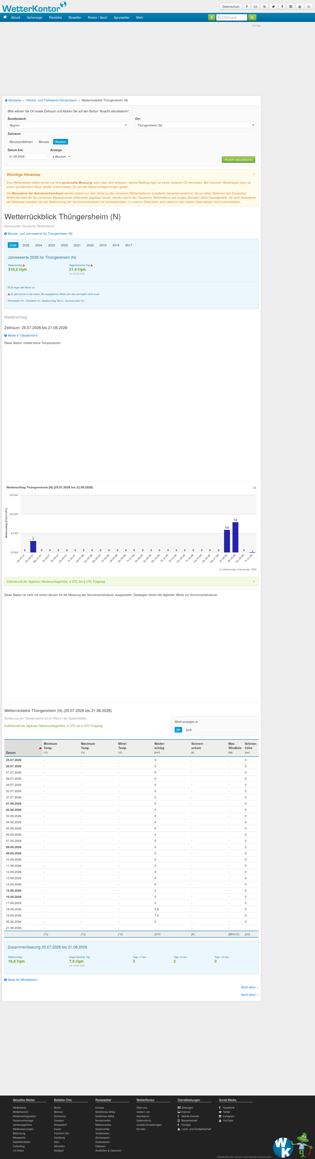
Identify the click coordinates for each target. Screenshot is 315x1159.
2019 (103, 245)
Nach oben (249, 987)
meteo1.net (143, 1112)
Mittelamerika (103, 1124)
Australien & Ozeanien (108, 1150)
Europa (99, 1107)
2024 (38, 245)
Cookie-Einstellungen (149, 1124)
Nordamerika (103, 1120)
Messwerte (19, 1137)
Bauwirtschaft (189, 1120)
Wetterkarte (19, 1107)
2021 (77, 245)
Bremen (58, 1112)
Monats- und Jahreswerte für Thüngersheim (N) (40, 233)
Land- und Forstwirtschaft (196, 1129)
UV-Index (18, 1150)
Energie (186, 1124)
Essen (57, 1129)
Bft (178, 730)
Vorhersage (34, 17)
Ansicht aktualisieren (238, 159)
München (59, 1146)
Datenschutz (230, 6)
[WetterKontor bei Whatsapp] (309, 6)
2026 (13, 245)
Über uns (141, 1107)
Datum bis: (16, 150)
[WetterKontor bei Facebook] (282, 6)
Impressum (142, 1116)
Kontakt (140, 1129)
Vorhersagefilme (22, 1124)
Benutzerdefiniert (21, 142)
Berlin (57, 1107)
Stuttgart (59, 1150)
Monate (44, 142)
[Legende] (246, 6)
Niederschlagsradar (24, 1116)
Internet (186, 1112)
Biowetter (75, 17)
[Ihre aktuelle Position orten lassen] (211, 17)
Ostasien (100, 1146)
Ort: (138, 118)
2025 (25, 245)
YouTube (228, 1120)
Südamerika (102, 1129)
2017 (128, 245)
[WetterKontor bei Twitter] (273, 6)
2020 (90, 245)
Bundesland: (17, 118)
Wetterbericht (20, 1112)
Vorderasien (102, 1133)
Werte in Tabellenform (22, 335)
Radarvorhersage (23, 1120)
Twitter (226, 1112)
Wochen (60, 142)
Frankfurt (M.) (61, 1133)
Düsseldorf (60, 1124)
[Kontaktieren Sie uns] (255, 6)
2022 (64, 245)
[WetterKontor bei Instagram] (291, 6)
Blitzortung (19, 1133)
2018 (115, 245)
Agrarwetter (122, 17)
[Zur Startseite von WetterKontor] (5, 17)
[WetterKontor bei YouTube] (300, 6)
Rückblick (55, 17)
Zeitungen (187, 1107)
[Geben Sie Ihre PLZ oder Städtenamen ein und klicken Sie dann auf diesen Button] (252, 17)
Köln (56, 1142)
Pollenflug (19, 1146)
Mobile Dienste (190, 1116)
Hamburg (59, 1137)
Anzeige (56, 150)
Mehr (139, 17)
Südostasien (102, 1142)
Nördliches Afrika (105, 1112)
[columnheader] (23, 748)
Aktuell (15, 17)
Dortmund (60, 1116)
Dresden (59, 1120)
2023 (51, 245)
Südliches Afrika (104, 1116)
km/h (235, 934)
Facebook (228, 1107)
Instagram (228, 1116)
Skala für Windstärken (22, 979)
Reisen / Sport (97, 17)
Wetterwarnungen (23, 1129)
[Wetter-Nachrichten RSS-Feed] (264, 6)
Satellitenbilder (21, 1142)
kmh (189, 730)
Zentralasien (102, 1137)
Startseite (14, 100)
